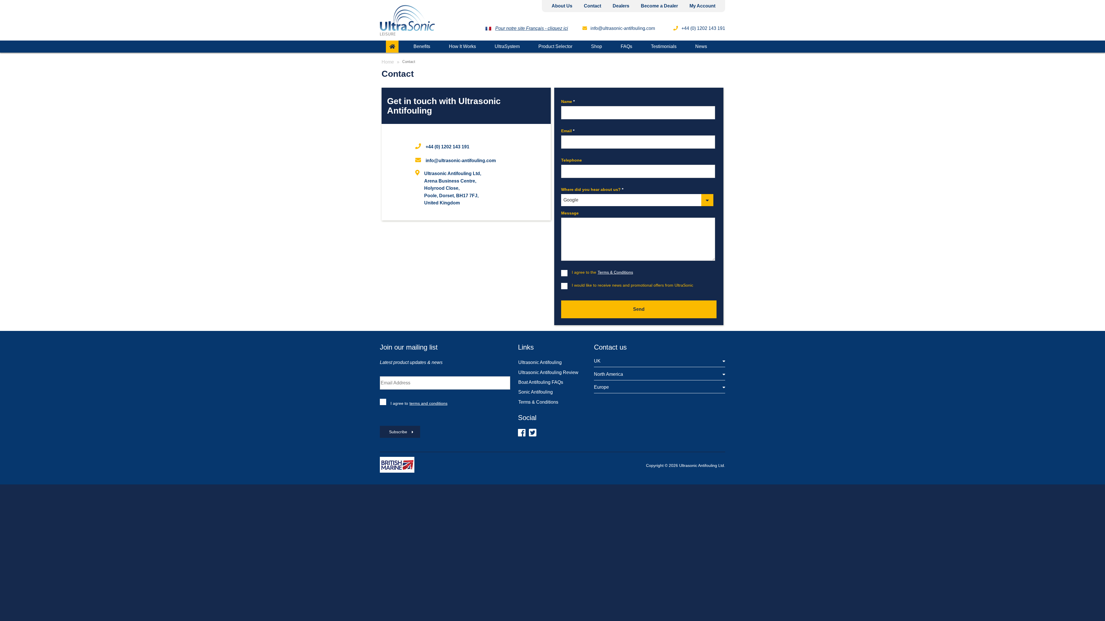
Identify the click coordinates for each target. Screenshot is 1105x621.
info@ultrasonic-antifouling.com (622, 28)
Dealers (621, 5)
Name (568, 101)
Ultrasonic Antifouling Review (548, 372)
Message (570, 213)
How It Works (462, 46)
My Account (702, 5)
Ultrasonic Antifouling (540, 362)
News (701, 46)
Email (567, 131)
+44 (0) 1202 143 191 (447, 146)
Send (639, 309)
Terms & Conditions (538, 402)
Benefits (422, 46)
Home (388, 62)
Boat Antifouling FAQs (540, 382)
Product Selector (555, 46)
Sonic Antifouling (535, 392)
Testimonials (664, 46)
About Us (562, 5)
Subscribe (398, 432)
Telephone (571, 160)
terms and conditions (428, 403)
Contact (592, 5)
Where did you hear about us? (592, 189)
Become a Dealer (659, 5)
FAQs (626, 46)
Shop (596, 46)
